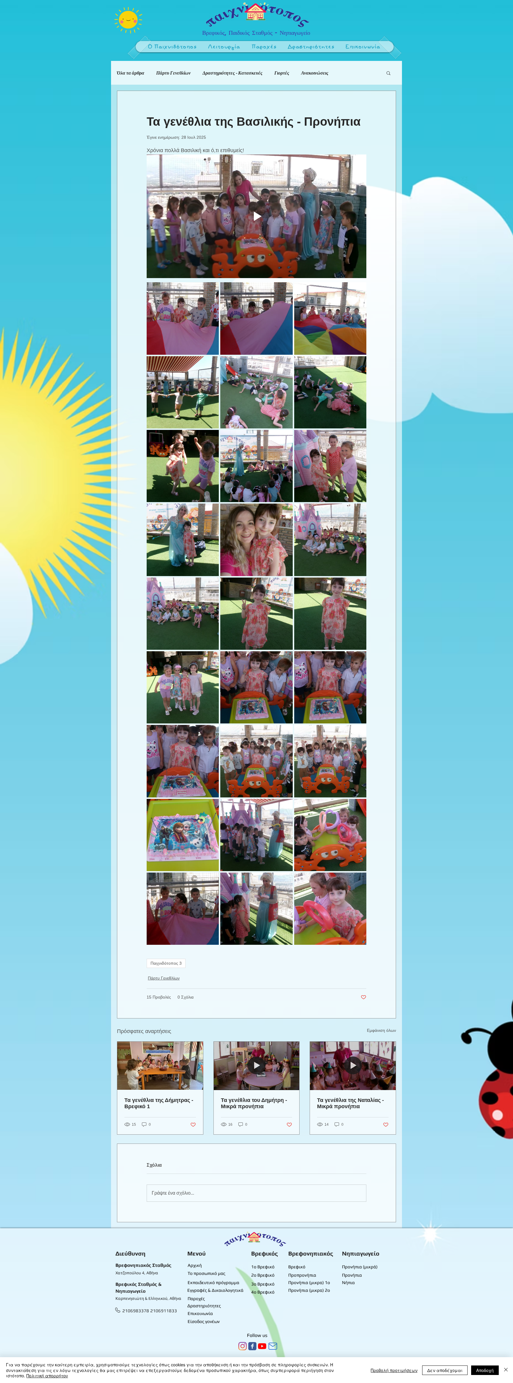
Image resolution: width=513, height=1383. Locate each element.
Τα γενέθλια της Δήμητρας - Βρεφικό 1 (158, 1103)
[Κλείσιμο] (505, 1370)
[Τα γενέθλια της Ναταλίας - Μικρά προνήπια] (353, 1066)
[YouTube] (262, 1346)
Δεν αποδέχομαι (445, 1370)
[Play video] (256, 216)
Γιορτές (281, 73)
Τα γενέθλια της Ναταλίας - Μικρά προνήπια (350, 1103)
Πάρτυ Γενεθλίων (173, 73)
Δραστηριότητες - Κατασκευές (232, 73)
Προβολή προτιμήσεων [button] (394, 1370)
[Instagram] (242, 1346)
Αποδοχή (485, 1370)
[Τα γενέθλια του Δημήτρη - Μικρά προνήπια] (257, 1066)
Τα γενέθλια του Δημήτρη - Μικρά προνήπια (254, 1103)
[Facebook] (252, 1346)
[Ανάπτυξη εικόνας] (183, 318)
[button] (224, 47)
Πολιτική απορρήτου (47, 1376)
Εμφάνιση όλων (381, 1030)
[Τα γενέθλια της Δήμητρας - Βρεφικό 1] (160, 1066)
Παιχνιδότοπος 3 (166, 963)
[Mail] (273, 1346)
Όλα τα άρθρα (130, 73)
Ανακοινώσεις (314, 73)
